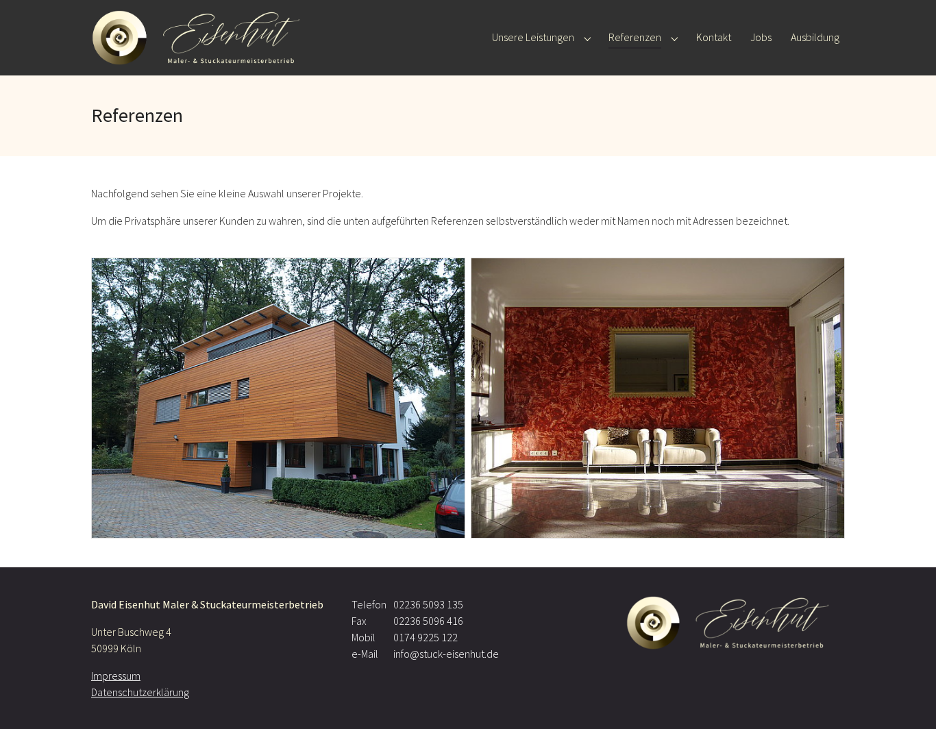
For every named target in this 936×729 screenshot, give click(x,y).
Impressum (115, 675)
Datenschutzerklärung (140, 692)
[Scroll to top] (905, 698)
